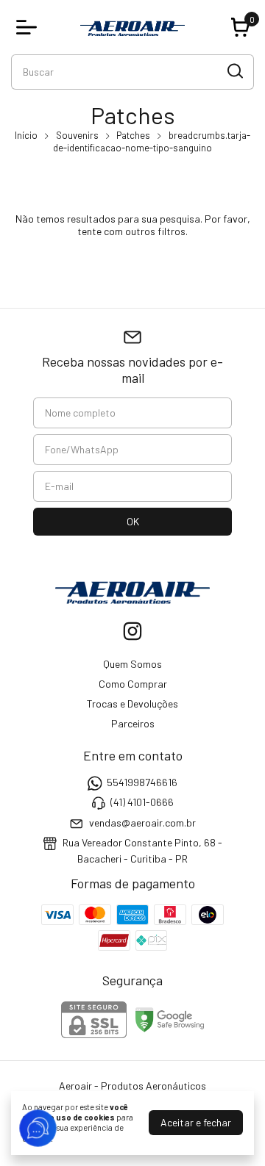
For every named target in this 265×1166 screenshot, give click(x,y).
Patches (133, 135)
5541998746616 (142, 782)
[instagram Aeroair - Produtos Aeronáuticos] (132, 631)
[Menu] (29, 27)
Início (26, 135)
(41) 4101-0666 (142, 802)
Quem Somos (132, 664)
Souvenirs (77, 135)
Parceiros (133, 723)
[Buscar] (234, 71)
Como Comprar (133, 683)
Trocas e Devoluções (132, 703)
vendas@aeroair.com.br (142, 822)
